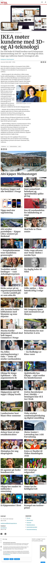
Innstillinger (42, 562)
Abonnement (30, 520)
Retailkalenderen (31, 525)
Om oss (28, 518)
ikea (19, 146)
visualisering (13, 146)
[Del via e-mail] (45, 62)
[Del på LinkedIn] (43, 62)
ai (7, 146)
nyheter (3, 146)
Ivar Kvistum (4, 527)
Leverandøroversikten (32, 527)
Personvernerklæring (32, 529)
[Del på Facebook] (41, 62)
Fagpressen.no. (7, 554)
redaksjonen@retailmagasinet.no (9, 523)
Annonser (29, 522)
